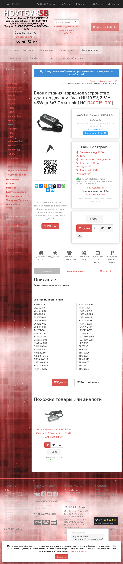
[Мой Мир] (48, 190)
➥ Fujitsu (12, 120)
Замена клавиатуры (17, 252)
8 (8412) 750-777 (47, 4)
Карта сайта (40, 508)
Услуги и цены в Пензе (15, 506)
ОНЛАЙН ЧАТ (50, 226)
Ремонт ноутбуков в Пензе (17, 509)
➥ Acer (11, 95)
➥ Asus (11, 103)
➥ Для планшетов (17, 170)
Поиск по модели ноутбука (66, 26)
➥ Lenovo (13, 128)
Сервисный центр (15, 229)
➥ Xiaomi (12, 162)
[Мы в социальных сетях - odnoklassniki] (43, 495)
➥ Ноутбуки (12, 74)
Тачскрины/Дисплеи (72, 58)
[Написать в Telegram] (23, 41)
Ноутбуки (14, 50)
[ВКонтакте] (41, 186)
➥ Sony (11, 153)
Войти (114, 4)
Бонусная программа (14, 495)
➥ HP (10, 124)
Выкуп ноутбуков (15, 224)
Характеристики (76, 270)
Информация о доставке (16, 503)
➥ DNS (11, 112)
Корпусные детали (16, 191)
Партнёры (9, 501)
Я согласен (61, 557)
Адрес (67, 4)
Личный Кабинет (72, 490)
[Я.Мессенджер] (36, 186)
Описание (47, 270)
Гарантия (69, 495)
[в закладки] (109, 228)
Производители (12, 533)
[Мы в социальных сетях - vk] (37, 495)
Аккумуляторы (68, 50)
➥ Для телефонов (17, 174)
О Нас (7, 490)
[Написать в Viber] (29, 41)
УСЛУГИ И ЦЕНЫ (14, 233)
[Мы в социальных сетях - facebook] (55, 495)
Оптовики (9, 498)
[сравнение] (79, 235)
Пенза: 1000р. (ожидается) (95, 159)
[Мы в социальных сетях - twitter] (49, 495)
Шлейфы (33, 58)
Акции (7, 536)
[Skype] (52, 190)
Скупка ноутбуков (13, 512)
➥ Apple (12, 99)
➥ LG (10, 132)
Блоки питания (90, 50)
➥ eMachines (14, 116)
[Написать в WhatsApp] (34, 41)
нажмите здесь (79, 551)
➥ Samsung (14, 149)
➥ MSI (11, 137)
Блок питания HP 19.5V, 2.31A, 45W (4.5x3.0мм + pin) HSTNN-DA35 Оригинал (54, 433)
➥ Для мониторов (17, 166)
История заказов (72, 493)
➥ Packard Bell (15, 141)
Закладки (69, 498)
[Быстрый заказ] (102, 228)
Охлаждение (15, 58)
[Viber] (59, 186)
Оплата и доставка (13, 493)
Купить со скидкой (95, 194)
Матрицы (28, 50)
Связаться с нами (43, 505)
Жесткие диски (14, 196)
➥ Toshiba (13, 158)
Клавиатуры (46, 50)
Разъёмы (50, 58)
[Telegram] (50, 186)
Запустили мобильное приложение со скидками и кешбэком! (78, 73)
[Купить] (47, 445)
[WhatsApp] (63, 186)
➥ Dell (11, 107)
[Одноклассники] (45, 186)
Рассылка (69, 501)
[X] (54, 186)
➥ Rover (12, 145)
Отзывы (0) (105, 270)
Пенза (15, 4)
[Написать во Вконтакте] (18, 41)
